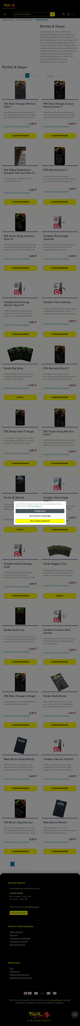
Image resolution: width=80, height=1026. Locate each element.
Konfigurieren (40, 511)
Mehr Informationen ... (35, 506)
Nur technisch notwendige (40, 516)
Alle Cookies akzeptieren (40, 521)
